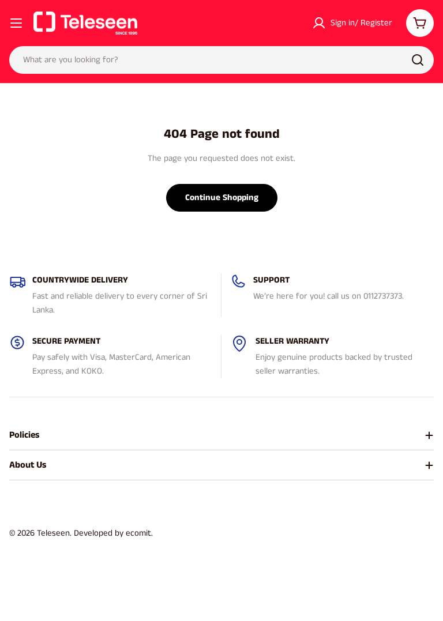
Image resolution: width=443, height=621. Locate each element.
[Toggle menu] (16, 23)
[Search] (418, 60)
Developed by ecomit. (113, 533)
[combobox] (221, 60)
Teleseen (53, 533)
